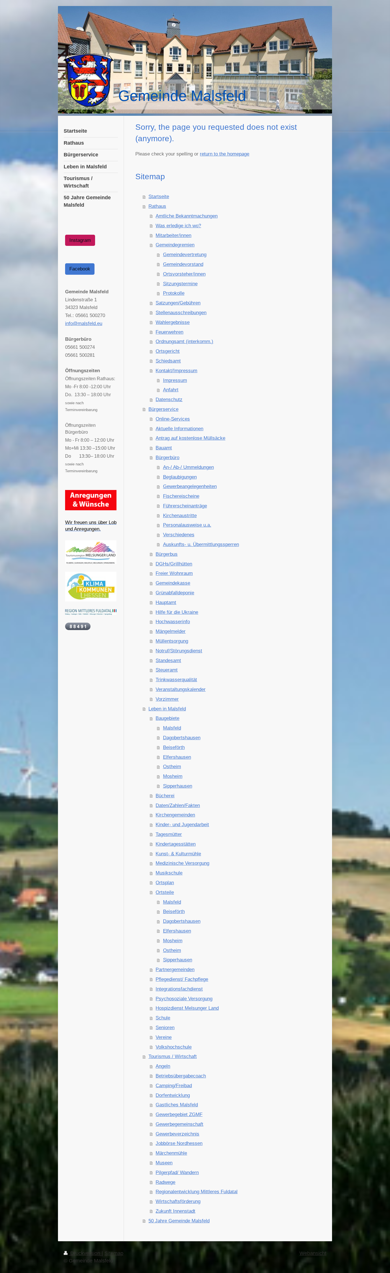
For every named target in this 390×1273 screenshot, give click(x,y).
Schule (163, 1018)
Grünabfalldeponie (175, 592)
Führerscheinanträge (185, 506)
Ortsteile (165, 892)
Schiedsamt (168, 361)
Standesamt (168, 660)
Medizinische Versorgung (182, 863)
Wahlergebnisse (173, 322)
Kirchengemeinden (175, 815)
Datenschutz (169, 399)
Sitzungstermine (180, 283)
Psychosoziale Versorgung (184, 998)
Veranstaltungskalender (181, 689)
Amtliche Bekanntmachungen (187, 216)
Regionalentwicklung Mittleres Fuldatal (197, 1191)
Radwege (165, 1182)
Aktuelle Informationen (179, 428)
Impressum (175, 380)
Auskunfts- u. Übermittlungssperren (201, 544)
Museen (164, 1163)
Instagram (80, 240)
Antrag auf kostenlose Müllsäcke (190, 438)
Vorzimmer (167, 699)
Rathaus (157, 206)
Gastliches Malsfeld (177, 1104)
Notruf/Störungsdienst (179, 651)
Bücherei (165, 795)
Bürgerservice (163, 409)
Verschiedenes (178, 534)
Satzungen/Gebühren (178, 303)
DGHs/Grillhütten (174, 564)
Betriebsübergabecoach (181, 1076)
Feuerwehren (169, 332)
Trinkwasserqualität (176, 679)
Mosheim (172, 776)
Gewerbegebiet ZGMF (179, 1114)
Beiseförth (174, 747)
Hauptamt (166, 602)
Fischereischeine (181, 496)
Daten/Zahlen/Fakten (178, 805)
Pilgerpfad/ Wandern (177, 1172)
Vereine (164, 1037)
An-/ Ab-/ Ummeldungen (188, 467)
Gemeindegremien (175, 245)
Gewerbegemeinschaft (179, 1124)
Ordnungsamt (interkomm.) (184, 341)
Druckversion (85, 1253)
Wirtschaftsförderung (178, 1201)
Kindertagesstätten (176, 844)
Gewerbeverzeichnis (177, 1134)
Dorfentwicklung (173, 1095)
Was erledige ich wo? (178, 225)
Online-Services (173, 419)
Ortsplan (165, 882)
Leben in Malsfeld (167, 709)
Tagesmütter (169, 834)
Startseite (158, 196)
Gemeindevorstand (183, 264)
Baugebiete (167, 718)
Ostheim (172, 766)
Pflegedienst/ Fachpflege (182, 979)
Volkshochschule (174, 1047)
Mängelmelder (171, 631)
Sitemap (113, 1253)
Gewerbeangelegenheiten (190, 486)
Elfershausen (177, 757)
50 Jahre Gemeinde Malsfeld (179, 1221)
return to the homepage (224, 154)
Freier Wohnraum (174, 573)
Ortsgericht (168, 351)
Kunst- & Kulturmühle (178, 853)
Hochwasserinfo (173, 621)
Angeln (163, 1066)
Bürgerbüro (167, 457)
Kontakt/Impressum (176, 370)
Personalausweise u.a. (187, 525)
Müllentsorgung (172, 641)
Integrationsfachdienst (179, 989)
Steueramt (167, 670)
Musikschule (169, 873)
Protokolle (173, 293)
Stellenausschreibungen (181, 312)
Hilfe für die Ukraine (177, 612)
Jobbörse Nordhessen (179, 1143)
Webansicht (312, 1253)
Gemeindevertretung (184, 254)
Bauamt (164, 448)
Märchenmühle (171, 1153)
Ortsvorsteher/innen (184, 274)
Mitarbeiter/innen (173, 235)
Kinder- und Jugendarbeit (182, 824)
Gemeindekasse (173, 583)
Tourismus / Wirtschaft (172, 1056)
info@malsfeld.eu (83, 323)
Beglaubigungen (180, 477)
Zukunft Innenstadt (175, 1211)
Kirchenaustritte (180, 515)
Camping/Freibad (174, 1085)
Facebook (79, 269)
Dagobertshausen (181, 737)
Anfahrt (170, 390)
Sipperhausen (177, 786)
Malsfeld (172, 728)
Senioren (165, 1027)
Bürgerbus (167, 554)
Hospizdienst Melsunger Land (187, 1008)
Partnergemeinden (175, 969)
